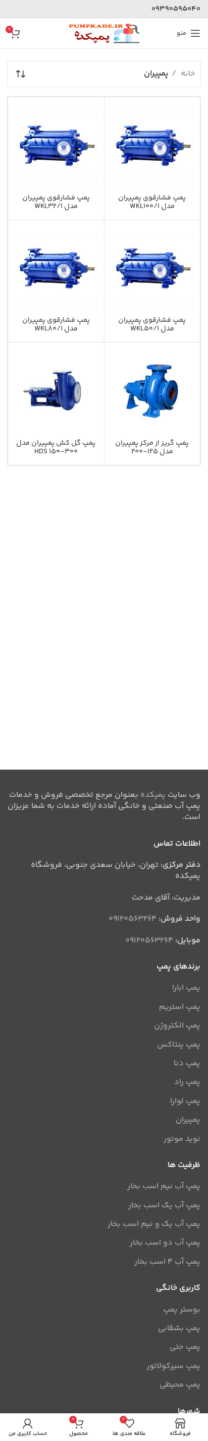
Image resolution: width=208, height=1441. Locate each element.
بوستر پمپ (181, 1310)
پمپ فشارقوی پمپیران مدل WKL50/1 (152, 324)
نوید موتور (182, 1139)
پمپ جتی (185, 1347)
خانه (187, 73)
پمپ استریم (179, 1007)
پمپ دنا (187, 1063)
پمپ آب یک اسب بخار (164, 1205)
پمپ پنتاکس (178, 1045)
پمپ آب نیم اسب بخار (163, 1186)
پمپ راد (187, 1082)
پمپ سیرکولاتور (173, 1366)
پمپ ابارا (186, 988)
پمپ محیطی (180, 1385)
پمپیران (188, 1120)
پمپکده (153, 795)
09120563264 (133, 919)
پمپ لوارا (185, 1101)
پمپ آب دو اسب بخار (165, 1243)
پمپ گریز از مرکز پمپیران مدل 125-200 (152, 447)
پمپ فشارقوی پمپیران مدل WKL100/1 (152, 202)
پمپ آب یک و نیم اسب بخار (154, 1224)
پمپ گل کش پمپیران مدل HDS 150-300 (55, 447)
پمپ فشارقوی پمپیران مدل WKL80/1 (56, 324)
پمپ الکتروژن (177, 1026)
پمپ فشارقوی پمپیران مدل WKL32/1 (56, 202)
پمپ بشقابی (179, 1328)
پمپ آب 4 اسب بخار (167, 1262)
